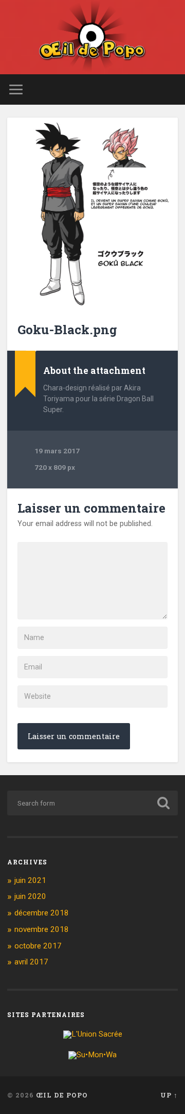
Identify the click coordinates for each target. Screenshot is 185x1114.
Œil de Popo (62, 1095)
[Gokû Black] (92, 213)
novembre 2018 (41, 929)
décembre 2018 (41, 913)
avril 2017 (31, 961)
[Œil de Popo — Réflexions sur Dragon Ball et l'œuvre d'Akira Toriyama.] (93, 37)
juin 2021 (30, 880)
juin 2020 (30, 896)
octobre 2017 (38, 946)
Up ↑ (169, 1095)
